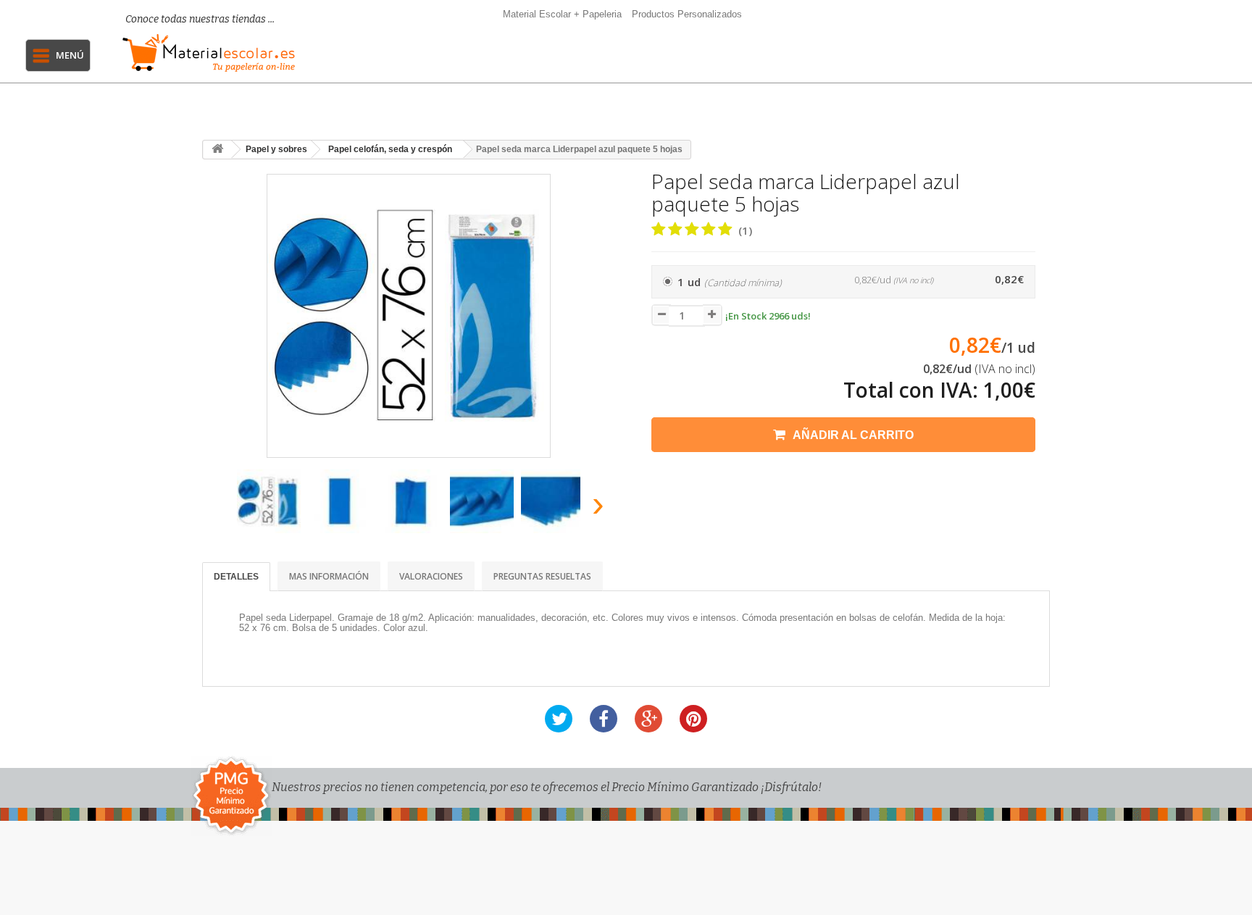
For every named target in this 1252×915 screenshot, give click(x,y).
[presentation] (219, 508)
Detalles (236, 577)
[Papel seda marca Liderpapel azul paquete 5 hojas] (268, 501)
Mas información (329, 576)
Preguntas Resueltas (542, 576)
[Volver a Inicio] (217, 150)
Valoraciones (431, 576)
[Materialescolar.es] (212, 53)
